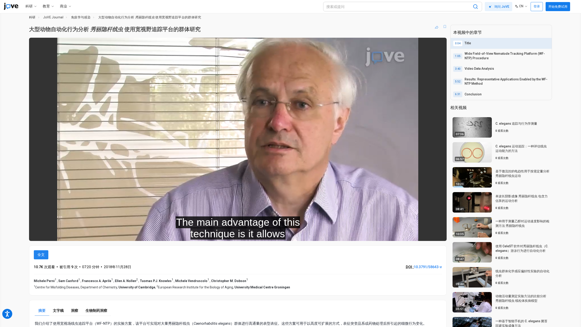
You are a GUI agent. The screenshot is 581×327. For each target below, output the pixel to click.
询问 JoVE (501, 6)
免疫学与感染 (81, 17)
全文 (41, 255)
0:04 (457, 43)
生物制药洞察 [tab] (96, 310)
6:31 (457, 94)
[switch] (393, 234)
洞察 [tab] (74, 310)
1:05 (457, 56)
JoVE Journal (53, 17)
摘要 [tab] (42, 310)
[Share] (436, 26)
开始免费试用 (557, 6)
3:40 (457, 68)
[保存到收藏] (445, 26)
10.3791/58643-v (428, 267)
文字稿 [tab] (58, 310)
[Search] (475, 6)
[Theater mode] (439, 234)
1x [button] (420, 234)
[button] (439, 44)
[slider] (213, 234)
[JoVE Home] (11, 6)
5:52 (457, 81)
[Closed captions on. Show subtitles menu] (429, 234)
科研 (32, 17)
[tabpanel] (238, 323)
